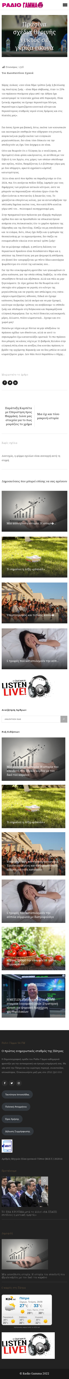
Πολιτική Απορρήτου (16, 1106)
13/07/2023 (10, 1222)
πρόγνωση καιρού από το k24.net (27, 1327)
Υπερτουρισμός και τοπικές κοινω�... (31, 615)
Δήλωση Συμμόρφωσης (17, 1131)
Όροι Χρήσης (12, 1119)
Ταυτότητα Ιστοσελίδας (17, 1094)
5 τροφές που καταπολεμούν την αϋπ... (33, 661)
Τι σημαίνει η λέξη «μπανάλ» (26, 569)
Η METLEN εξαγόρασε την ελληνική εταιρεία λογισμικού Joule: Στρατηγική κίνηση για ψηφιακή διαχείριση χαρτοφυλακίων (32, 1005)
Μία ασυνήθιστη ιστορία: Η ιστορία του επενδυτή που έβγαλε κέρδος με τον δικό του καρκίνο (33, 771)
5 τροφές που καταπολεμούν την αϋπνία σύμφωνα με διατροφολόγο (30, 915)
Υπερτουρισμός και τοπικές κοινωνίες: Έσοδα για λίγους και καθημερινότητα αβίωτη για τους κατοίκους (32, 865)
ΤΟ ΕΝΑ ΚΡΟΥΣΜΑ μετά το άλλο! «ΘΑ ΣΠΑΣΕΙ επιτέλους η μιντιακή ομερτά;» (29, 1213)
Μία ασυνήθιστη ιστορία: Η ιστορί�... (31, 523)
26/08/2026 (11, 1285)
